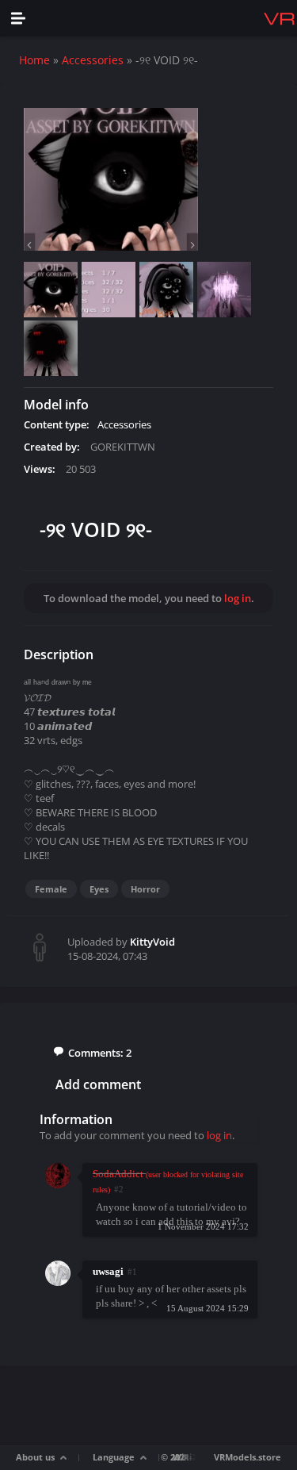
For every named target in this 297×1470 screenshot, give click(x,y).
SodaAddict (118, 1174)
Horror (145, 889)
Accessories (93, 59)
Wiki (182, 1457)
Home (34, 59)
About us (35, 1457)
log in (237, 598)
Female (51, 889)
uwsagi (108, 1271)
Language (114, 1457)
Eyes (99, 889)
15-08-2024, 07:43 (107, 956)
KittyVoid (152, 942)
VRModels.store (247, 1457)
